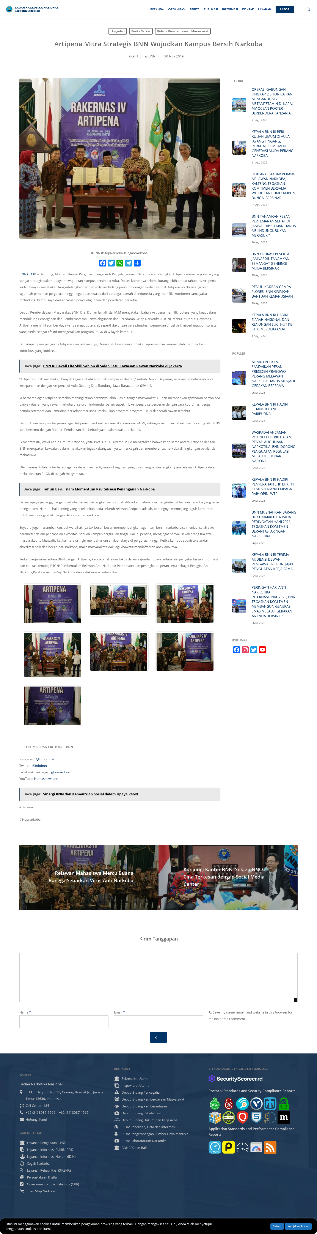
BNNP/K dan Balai (135, 1147)
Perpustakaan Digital (42, 1177)
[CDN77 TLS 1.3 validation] (284, 1103)
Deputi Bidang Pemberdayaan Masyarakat (153, 1099)
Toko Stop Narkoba (41, 1191)
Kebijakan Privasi (298, 1226)
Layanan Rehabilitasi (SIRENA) (49, 1170)
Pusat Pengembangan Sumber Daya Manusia (155, 1134)
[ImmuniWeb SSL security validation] (215, 1117)
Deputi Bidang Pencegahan (142, 1092)
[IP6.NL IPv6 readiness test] (228, 1103)
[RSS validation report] (270, 1147)
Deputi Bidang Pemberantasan (144, 1106)
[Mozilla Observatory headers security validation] (284, 1117)
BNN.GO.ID (27, 274)
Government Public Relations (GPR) (53, 1184)
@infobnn (39, 765)
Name (25, 1012)
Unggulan (118, 31)
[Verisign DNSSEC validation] (256, 1103)
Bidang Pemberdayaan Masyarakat (183, 31)
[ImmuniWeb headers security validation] (270, 1117)
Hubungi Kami (36, 1119)
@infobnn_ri (45, 759)
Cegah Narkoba (38, 1163)
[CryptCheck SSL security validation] (228, 1117)
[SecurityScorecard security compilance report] (235, 1079)
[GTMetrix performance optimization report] (215, 1147)
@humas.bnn (60, 772)
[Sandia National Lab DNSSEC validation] (270, 1103)
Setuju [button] (277, 1226)
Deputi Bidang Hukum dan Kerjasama (149, 1120)
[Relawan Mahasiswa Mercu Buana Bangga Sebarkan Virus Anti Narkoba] (88, 877)
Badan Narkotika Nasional (41, 1084)
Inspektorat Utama (135, 1085)
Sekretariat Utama (135, 1078)
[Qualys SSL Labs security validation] (242, 1117)
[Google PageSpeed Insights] (256, 1147)
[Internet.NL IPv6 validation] (242, 1103)
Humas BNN (146, 56)
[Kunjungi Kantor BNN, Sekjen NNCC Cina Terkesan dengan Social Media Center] (228, 877)
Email (119, 1012)
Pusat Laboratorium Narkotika (144, 1141)
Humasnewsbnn (46, 778)
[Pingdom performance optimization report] (228, 1147)
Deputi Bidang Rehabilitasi (141, 1113)
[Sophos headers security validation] (256, 1117)
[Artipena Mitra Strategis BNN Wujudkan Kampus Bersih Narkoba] (52, 626)
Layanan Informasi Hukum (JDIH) (51, 1156)
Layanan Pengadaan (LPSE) (46, 1142)
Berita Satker (141, 31)
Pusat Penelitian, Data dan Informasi (149, 1127)
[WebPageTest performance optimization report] (242, 1147)
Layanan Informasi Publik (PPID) (50, 1149)
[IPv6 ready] (215, 1103)
